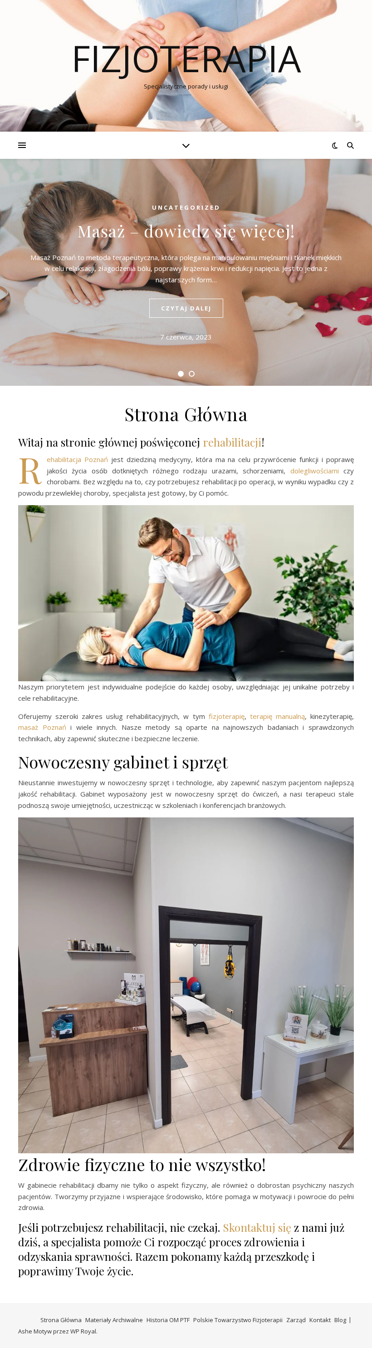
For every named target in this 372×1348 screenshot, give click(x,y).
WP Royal (83, 1331)
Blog (340, 1320)
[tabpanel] (186, 272)
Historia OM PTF (168, 1320)
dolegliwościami (314, 470)
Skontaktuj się (258, 1227)
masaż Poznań (42, 727)
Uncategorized (186, 207)
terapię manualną (277, 716)
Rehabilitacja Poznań (77, 459)
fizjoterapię (227, 716)
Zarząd (296, 1320)
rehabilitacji (232, 442)
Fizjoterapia (186, 58)
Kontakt (320, 1320)
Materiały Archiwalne (114, 1320)
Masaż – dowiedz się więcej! (186, 230)
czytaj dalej (186, 308)
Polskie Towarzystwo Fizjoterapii (238, 1320)
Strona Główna (61, 1320)
